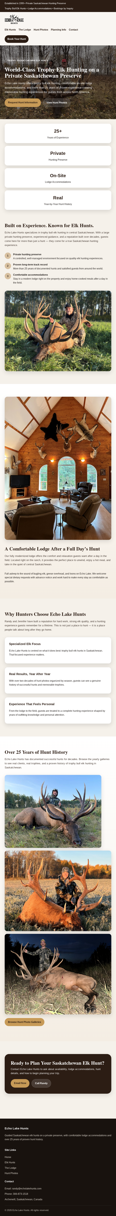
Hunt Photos (41, 29)
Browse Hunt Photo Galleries (24, 1022)
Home (8, 1157)
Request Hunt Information (23, 102)
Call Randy (41, 1083)
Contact (73, 29)
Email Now (20, 1083)
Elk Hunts (10, 29)
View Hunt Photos (57, 102)
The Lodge (25, 29)
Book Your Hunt (16, 39)
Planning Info (58, 29)
